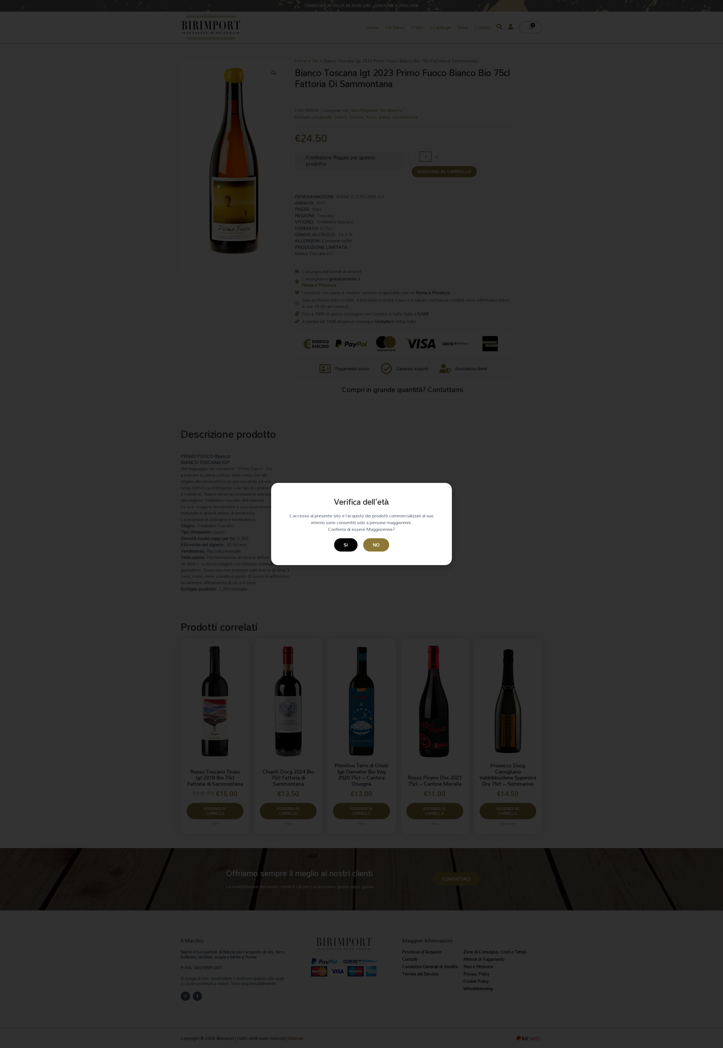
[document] (361, 524)
